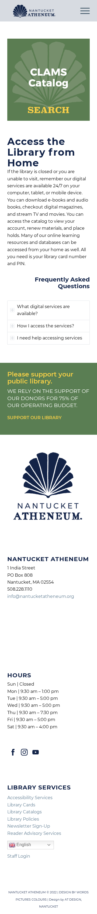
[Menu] (82, 10)
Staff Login (18, 856)
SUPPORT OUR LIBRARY (34, 417)
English (23, 844)
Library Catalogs (24, 811)
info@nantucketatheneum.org (40, 596)
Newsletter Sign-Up (28, 826)
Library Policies (23, 819)
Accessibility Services (30, 797)
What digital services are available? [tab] (43, 310)
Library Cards (21, 804)
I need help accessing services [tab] (49, 338)
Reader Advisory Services (34, 833)
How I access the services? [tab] (45, 325)
